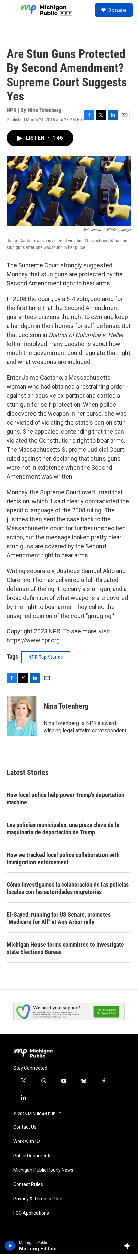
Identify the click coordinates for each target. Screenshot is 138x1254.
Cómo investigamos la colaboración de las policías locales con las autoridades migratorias (68, 888)
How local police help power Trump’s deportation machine (65, 798)
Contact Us (25, 1127)
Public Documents (32, 1155)
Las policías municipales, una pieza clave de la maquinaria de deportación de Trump (63, 828)
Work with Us (27, 1141)
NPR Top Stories (45, 657)
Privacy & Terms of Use (37, 1198)
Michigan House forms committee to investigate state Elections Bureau (65, 948)
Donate (116, 10)
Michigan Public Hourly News (43, 1170)
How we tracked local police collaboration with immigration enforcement (63, 858)
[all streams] (129, 1245)
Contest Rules (28, 1184)
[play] (10, 1245)
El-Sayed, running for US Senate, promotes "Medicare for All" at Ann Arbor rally (59, 918)
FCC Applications (31, 1213)
